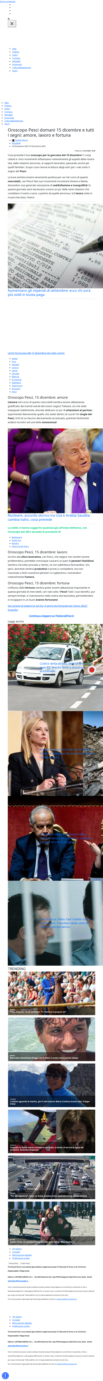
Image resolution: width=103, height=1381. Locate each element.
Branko (15, 543)
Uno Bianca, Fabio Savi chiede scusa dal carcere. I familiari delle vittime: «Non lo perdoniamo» (65, 923)
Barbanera (17, 537)
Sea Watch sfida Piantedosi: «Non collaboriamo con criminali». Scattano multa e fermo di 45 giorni (66, 838)
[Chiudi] (12, 23)
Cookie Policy (25, 1263)
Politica (15, 52)
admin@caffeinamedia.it (18, 1281)
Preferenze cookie (21, 1258)
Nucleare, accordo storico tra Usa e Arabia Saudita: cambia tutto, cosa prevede (49, 517)
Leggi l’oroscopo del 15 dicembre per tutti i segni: (36, 353)
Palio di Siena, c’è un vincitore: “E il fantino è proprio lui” (38, 1012)
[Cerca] (9, 18)
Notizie (12, 1009)
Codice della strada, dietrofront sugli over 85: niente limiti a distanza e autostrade (66, 667)
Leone (15, 370)
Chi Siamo (17, 1248)
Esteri (15, 55)
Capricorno (17, 385)
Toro (14, 361)
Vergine (15, 373)
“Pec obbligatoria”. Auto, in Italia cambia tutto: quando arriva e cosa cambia (48, 1196)
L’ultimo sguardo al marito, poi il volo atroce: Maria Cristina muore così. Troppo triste (50, 1102)
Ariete (14, 358)
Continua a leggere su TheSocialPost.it (51, 616)
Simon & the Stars (20, 546)
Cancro (15, 367)
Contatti (16, 1252)
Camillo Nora (21, 140)
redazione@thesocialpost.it (66, 1299)
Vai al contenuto (7, 1)
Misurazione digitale (22, 1255)
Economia (17, 64)
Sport (15, 70)
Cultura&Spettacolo (21, 67)
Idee (14, 48)
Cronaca (16, 58)
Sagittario (16, 382)
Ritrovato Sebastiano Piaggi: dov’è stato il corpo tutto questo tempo (44, 1058)
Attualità (16, 61)
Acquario (16, 388)
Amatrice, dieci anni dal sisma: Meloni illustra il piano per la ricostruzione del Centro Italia (67, 753)
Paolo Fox (16, 540)
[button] (5, 1375)
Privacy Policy (13, 1263)
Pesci (14, 391)
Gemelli (15, 364)
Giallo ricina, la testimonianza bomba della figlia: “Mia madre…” (42, 1242)
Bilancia (15, 376)
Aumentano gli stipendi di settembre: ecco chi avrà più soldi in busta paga (49, 292)
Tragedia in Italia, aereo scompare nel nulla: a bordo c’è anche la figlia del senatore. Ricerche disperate (47, 1148)
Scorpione (16, 379)
